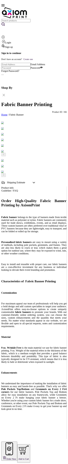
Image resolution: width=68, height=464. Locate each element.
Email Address (38, 64)
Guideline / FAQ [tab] (9, 190)
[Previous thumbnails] (3, 154)
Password (35, 67)
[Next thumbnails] (3, 175)
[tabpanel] (34, 319)
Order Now (11, 459)
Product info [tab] (7, 187)
